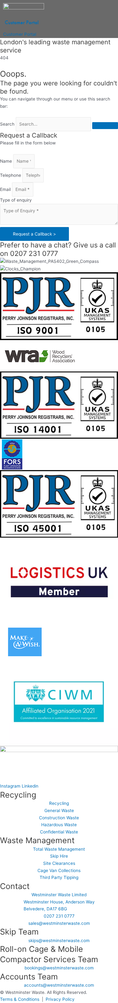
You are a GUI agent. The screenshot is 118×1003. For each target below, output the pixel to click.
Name (6, 161)
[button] (20, 28)
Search (7, 124)
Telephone (11, 175)
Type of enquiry (16, 200)
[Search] (105, 125)
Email (6, 189)
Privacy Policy (60, 999)
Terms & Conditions (19, 999)
